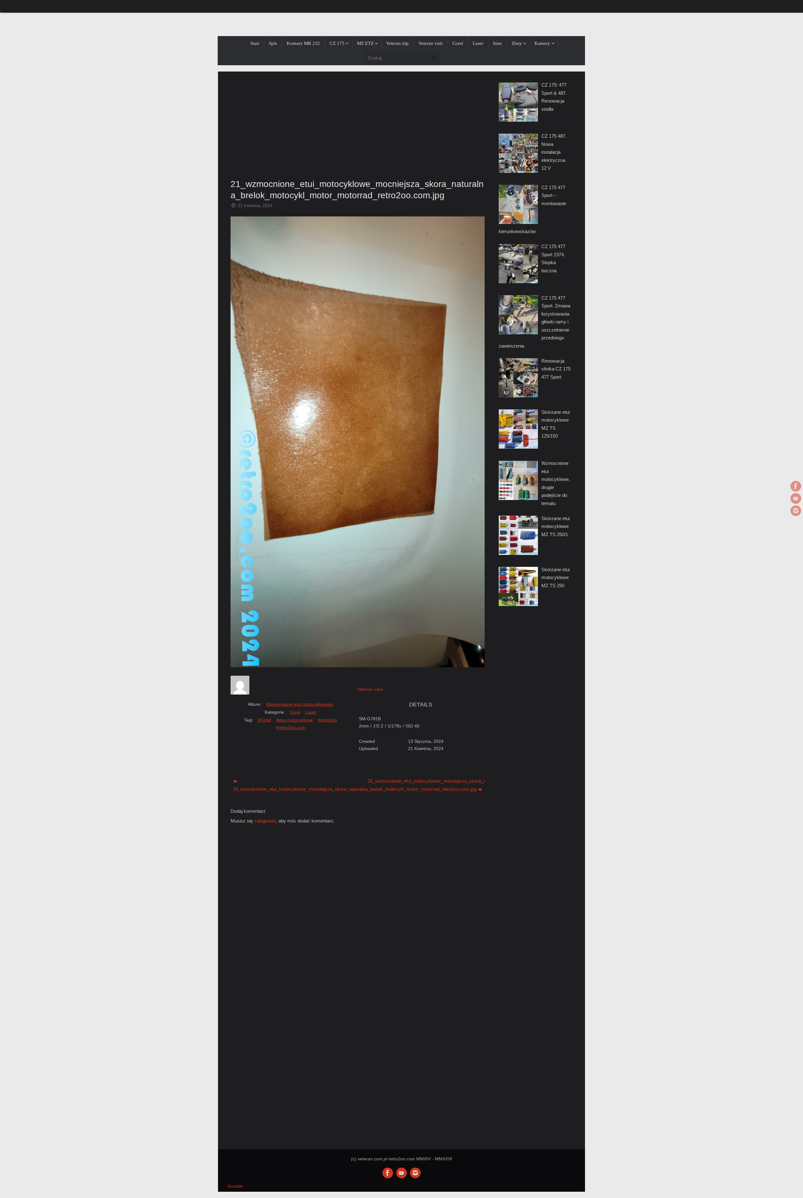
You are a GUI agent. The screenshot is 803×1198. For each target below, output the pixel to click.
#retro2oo (327, 719)
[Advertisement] (358, 123)
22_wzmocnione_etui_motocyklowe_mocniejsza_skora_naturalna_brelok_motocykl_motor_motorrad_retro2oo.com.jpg (426, 781)
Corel (295, 712)
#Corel (264, 719)
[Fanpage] (795, 486)
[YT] (795, 498)
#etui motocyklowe (294, 719)
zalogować (265, 820)
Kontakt (235, 1186)
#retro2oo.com (290, 727)
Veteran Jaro (370, 689)
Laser (310, 712)
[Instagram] (795, 510)
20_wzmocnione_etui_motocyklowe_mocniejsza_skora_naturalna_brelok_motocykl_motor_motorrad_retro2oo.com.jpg (291, 789)
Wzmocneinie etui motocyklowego (299, 704)
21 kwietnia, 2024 (255, 205)
